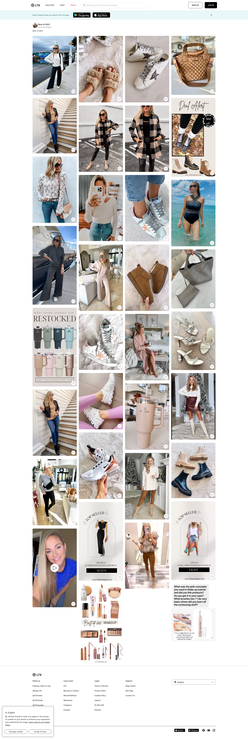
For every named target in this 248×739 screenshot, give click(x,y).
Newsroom (68, 700)
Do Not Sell (99, 705)
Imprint (97, 700)
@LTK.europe (38, 705)
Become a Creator (71, 691)
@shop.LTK (37, 691)
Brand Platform (70, 695)
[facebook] (203, 730)
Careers (67, 710)
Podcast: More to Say (42, 686)
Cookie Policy (100, 695)
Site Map (129, 691)
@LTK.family (38, 700)
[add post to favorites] (73, 91)
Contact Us (130, 695)
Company (68, 705)
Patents (98, 710)
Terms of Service (101, 686)
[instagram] (213, 730)
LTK (65, 686)
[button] (193, 682)
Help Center (131, 686)
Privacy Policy (100, 691)
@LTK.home (37, 695)
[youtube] (208, 730)
